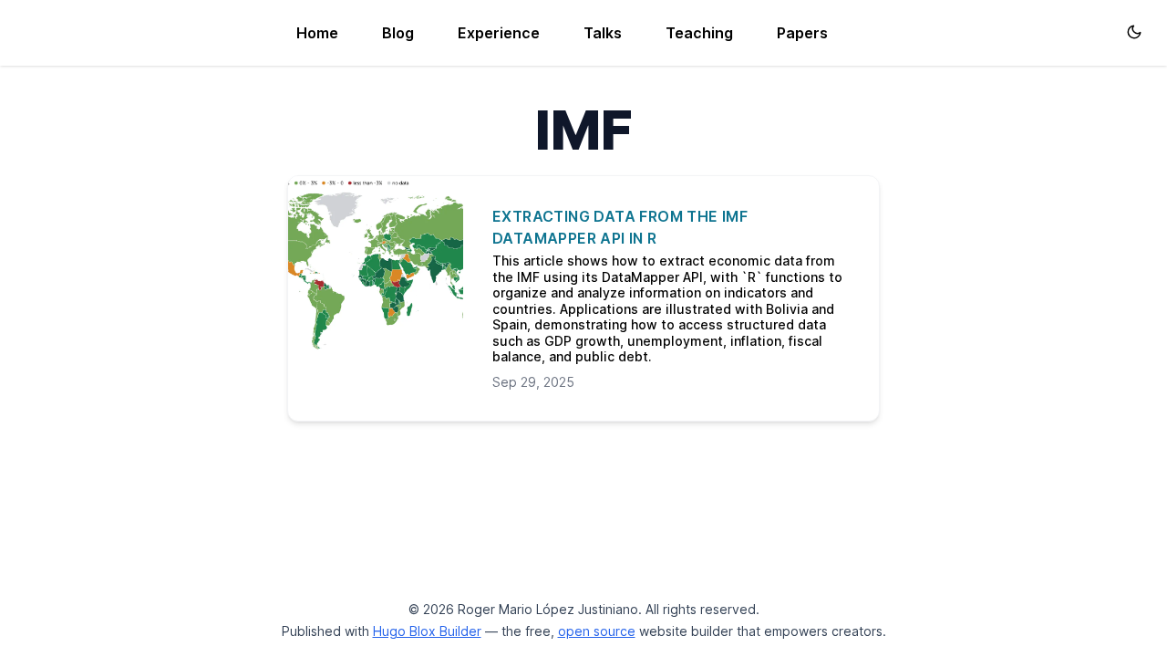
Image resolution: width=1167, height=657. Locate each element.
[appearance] (1134, 32)
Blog (398, 33)
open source (596, 631)
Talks (603, 33)
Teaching (699, 33)
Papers (802, 33)
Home (317, 33)
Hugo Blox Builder (427, 631)
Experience (499, 33)
